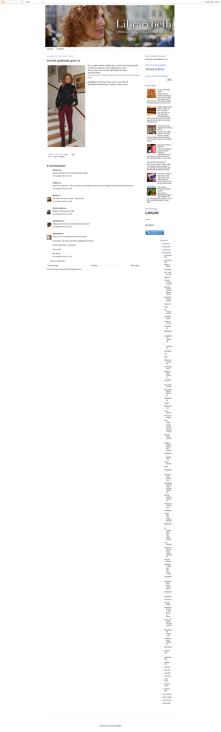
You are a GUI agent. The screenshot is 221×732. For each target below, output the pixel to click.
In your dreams (167, 463)
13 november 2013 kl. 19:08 (62, 201)
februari (167, 684)
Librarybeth (57, 234)
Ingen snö (167, 304)
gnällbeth (62, 156)
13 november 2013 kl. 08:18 (62, 189)
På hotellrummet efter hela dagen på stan (167, 534)
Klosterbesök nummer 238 (168, 632)
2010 (165, 700)
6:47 (165, 354)
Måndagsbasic (168, 407)
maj (166, 673)
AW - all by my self (168, 273)
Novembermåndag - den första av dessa (168, 612)
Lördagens (168, 351)
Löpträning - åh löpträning (168, 338)
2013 (165, 253)
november (168, 260)
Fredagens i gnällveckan (168, 456)
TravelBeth (60, 49)
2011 (165, 697)
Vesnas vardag (58, 208)
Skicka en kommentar (57, 261)
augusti (167, 662)
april (166, 676)
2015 (165, 247)
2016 (165, 244)
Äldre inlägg (135, 265)
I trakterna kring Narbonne (167, 641)
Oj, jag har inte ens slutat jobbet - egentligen (168, 552)
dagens (56, 156)
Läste (166, 307)
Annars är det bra (167, 322)
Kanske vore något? (164, 174)
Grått (166, 467)
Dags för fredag (167, 560)
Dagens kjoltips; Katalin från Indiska (167, 446)
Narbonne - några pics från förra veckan (167, 569)
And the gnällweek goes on (168, 498)
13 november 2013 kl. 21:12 (62, 227)
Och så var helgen (168, 416)
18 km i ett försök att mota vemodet (168, 623)
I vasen (166, 403)
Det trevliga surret (167, 311)
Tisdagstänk (167, 327)
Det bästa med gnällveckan (167, 477)
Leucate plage (167, 603)
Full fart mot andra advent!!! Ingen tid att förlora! (164, 127)
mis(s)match (57, 221)
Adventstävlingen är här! (167, 299)
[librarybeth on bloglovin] (155, 70)
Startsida (50, 49)
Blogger (118, 726)
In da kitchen (167, 412)
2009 (165, 703)
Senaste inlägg (52, 265)
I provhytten (168, 346)
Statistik (167, 277)
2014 (165, 250)
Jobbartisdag (168, 399)
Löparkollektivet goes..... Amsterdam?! (168, 585)
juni (166, 670)
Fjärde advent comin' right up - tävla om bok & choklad (164, 109)
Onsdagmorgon (167, 317)
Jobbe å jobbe (167, 265)
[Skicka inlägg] (72, 154)
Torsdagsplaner (168, 367)
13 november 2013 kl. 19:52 (62, 214)
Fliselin (55, 195)
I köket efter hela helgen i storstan (168, 517)
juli (166, 667)
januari (167, 689)
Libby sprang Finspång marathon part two (164, 189)
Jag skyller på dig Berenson (168, 392)
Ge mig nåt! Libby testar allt (156, 162)
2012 (165, 694)
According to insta (167, 386)
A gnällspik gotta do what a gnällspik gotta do (168, 487)
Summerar (168, 600)
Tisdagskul (168, 510)
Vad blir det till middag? (167, 437)
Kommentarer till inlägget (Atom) (70, 269)
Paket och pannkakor (167, 362)
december (168, 255)
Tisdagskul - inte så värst (168, 505)
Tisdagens (168, 597)
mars (166, 679)
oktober (167, 651)
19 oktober (168, 269)
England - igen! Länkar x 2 (167, 374)
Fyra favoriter (168, 543)
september (168, 657)
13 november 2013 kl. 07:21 (62, 176)
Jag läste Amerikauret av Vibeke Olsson (168, 290)
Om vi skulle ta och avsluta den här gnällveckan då (168, 426)
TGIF (166, 357)
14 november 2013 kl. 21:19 (62, 257)
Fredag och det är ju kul (168, 282)
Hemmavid (168, 647)
